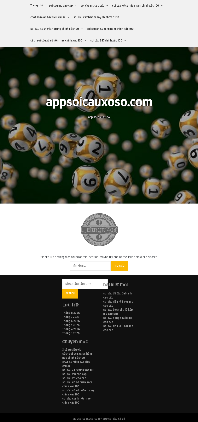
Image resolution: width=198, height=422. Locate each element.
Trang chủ (36, 5)
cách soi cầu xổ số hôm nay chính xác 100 (56, 40)
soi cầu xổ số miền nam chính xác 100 (135, 5)
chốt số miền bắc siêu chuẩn (48, 17)
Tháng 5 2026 (71, 325)
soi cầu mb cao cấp (61, 5)
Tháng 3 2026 (71, 333)
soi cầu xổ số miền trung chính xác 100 (54, 29)
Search (70, 293)
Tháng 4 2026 (71, 329)
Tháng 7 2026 (70, 317)
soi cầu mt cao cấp (92, 5)
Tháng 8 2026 (71, 313)
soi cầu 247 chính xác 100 (106, 40)
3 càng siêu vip (71, 350)
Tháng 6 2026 (71, 321)
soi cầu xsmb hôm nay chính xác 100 (96, 17)
